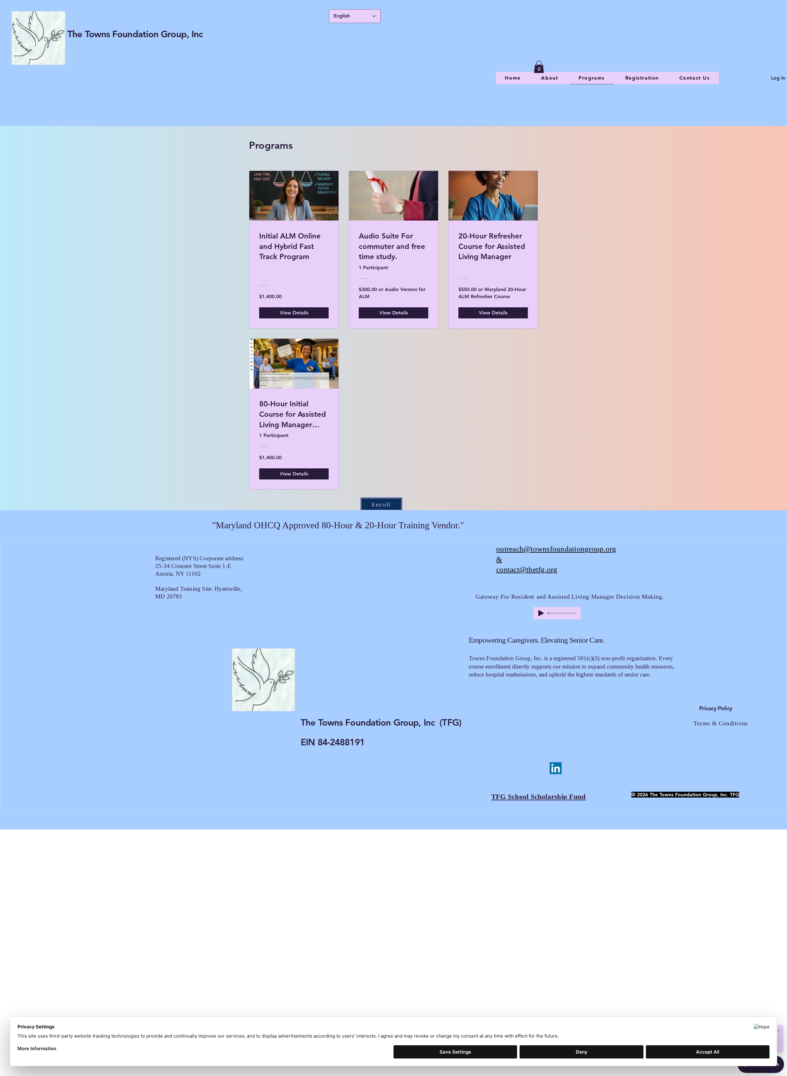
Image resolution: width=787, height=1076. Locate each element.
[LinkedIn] (556, 768)
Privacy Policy (715, 708)
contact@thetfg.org (527, 569)
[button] (539, 67)
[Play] (541, 613)
